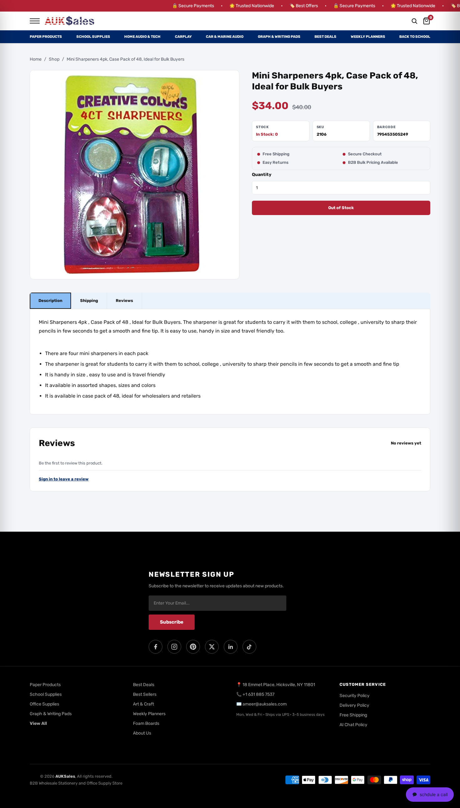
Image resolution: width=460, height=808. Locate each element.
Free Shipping (353, 715)
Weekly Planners (368, 36)
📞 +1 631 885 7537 (255, 694)
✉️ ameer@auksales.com (261, 704)
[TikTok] (249, 647)
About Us (142, 733)
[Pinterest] (193, 647)
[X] (212, 647)
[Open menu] (35, 21)
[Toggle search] (414, 21)
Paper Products (46, 36)
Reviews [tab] (124, 301)
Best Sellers (144, 694)
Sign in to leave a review (64, 479)
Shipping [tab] (89, 301)
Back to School (414, 36)
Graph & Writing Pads (279, 36)
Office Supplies (44, 704)
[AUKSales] (70, 21)
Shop (54, 59)
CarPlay (183, 36)
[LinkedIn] (231, 647)
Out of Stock (341, 208)
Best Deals (325, 36)
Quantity (261, 174)
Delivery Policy (354, 705)
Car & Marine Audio (224, 36)
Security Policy (355, 695)
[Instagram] (174, 647)
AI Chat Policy (353, 724)
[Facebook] (155, 647)
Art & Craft (143, 704)
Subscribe (171, 622)
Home (36, 59)
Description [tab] (50, 301)
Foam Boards (146, 723)
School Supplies (93, 36)
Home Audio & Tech (142, 36)
